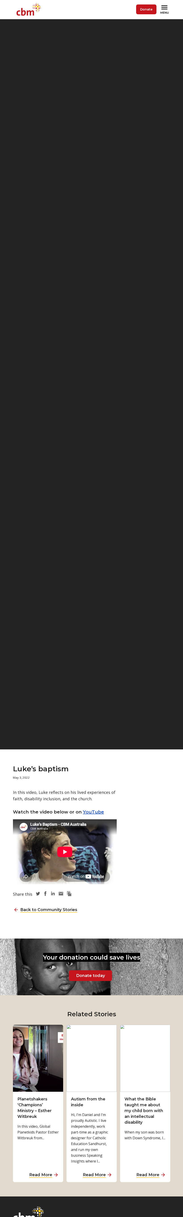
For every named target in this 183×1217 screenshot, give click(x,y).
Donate (146, 9)
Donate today (90, 975)
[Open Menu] (165, 9)
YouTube (93, 812)
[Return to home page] (29, 9)
